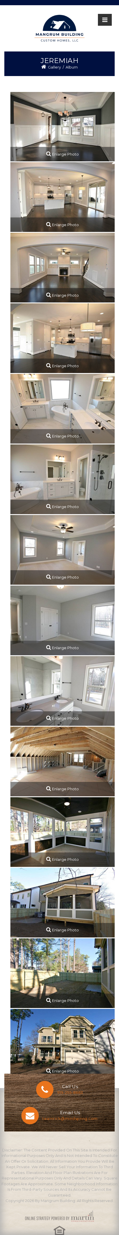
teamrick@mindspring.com (70, 1118)
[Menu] (105, 20)
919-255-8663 (70, 1092)
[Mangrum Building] (59, 28)
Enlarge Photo (65, 154)
